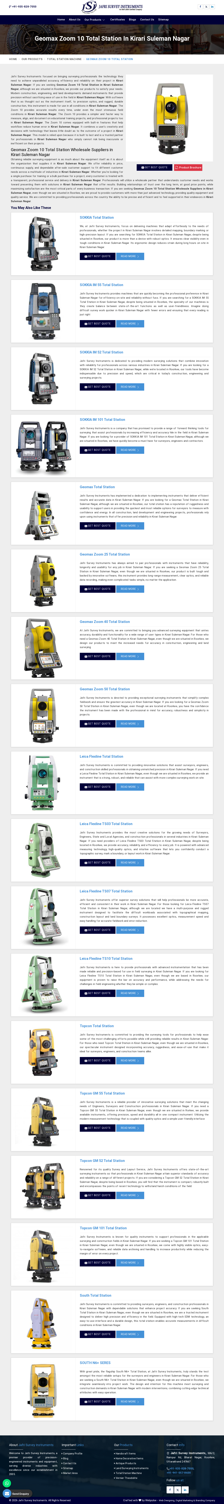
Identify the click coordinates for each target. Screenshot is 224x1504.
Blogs (132, 19)
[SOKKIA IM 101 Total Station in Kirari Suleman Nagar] (43, 446)
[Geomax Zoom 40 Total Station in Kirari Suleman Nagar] (43, 648)
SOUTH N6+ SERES (95, 1363)
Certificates (117, 19)
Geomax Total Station (97, 487)
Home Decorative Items (129, 1458)
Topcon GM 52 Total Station (102, 1161)
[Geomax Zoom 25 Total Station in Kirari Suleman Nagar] (43, 580)
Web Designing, (167, 1500)
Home (61, 19)
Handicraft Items (125, 1453)
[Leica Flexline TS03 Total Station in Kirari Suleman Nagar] (43, 850)
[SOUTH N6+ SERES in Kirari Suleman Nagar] (43, 1389)
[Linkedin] (212, 6)
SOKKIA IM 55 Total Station (101, 285)
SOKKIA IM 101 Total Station (102, 419)
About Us (74, 19)
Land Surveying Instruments (132, 1468)
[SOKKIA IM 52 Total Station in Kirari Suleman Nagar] (43, 378)
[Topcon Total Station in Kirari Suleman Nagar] (43, 1052)
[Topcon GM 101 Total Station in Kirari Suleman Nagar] (43, 1254)
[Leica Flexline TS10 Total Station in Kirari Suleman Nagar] (43, 985)
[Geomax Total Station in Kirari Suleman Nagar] (43, 513)
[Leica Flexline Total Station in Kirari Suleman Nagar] (43, 782)
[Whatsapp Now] (7, 1483)
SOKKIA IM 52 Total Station (101, 352)
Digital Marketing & (185, 1500)
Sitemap (163, 19)
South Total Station (95, 1295)
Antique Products (125, 1463)
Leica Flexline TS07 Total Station (106, 891)
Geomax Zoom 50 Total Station (105, 689)
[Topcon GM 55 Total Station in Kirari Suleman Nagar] (43, 1119)
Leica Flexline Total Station (101, 756)
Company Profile (72, 1453)
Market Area (70, 1473)
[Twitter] (206, 6)
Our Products (93, 19)
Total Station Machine (64, 59)
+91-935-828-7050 (23, 6)
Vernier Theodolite (126, 1478)
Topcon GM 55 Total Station (102, 1093)
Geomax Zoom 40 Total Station (105, 622)
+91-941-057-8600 (179, 1472)
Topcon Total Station (97, 1026)
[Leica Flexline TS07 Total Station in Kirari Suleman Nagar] (43, 917)
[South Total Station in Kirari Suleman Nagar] (43, 1321)
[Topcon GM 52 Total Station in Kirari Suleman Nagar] (43, 1187)
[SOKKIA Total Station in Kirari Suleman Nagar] (43, 244)
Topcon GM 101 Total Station (103, 1228)
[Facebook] (200, 6)
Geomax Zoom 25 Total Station (105, 554)
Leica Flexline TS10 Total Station (106, 958)
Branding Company (205, 1500)
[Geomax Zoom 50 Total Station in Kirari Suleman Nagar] (43, 715)
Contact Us (147, 19)
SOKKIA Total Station (97, 217)
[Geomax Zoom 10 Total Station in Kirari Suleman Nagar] (169, 118)
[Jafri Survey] (112, 7)
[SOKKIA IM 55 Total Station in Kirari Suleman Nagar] (43, 311)
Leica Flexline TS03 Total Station (106, 824)
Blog (65, 1458)
